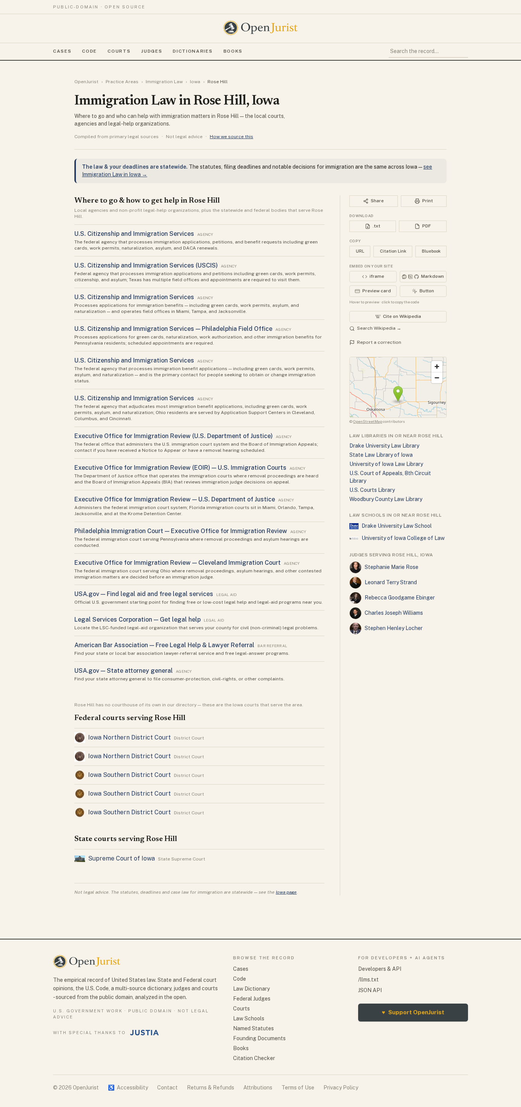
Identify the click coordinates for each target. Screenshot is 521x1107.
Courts (119, 51)
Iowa (195, 81)
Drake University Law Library (384, 446)
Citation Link (393, 251)
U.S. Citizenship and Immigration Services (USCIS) (146, 265)
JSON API (370, 990)
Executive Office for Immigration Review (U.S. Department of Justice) (173, 436)
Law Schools (248, 1018)
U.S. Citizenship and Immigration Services (134, 233)
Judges (151, 51)
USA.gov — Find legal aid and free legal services (143, 594)
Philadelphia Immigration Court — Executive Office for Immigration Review (180, 531)
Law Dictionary (251, 989)
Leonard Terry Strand (391, 582)
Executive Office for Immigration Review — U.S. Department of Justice (174, 499)
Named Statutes (253, 1028)
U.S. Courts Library (372, 490)
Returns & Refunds (210, 1087)
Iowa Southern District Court (129, 774)
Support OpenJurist (413, 1012)
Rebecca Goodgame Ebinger (400, 598)
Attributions (257, 1087)
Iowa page (286, 892)
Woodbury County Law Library (385, 499)
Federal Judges (251, 999)
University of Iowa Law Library (386, 464)
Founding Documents (259, 1038)
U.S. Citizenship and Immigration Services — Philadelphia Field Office (173, 328)
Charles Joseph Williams (394, 613)
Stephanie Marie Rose (391, 567)
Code (89, 51)
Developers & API (379, 969)
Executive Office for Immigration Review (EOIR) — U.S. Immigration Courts (180, 467)
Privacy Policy (340, 1087)
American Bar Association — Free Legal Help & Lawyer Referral (164, 645)
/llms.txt (368, 979)
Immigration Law (164, 81)
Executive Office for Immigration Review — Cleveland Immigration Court (177, 562)
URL (360, 251)
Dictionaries (192, 51)
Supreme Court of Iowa (121, 858)
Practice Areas (122, 81)
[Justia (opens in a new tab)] (144, 1033)
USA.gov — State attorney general (123, 670)
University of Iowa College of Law (403, 538)
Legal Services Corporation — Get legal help (137, 619)
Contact (167, 1087)
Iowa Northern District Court (129, 737)
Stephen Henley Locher (394, 628)
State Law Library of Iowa (381, 455)
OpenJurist (86, 81)
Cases (62, 51)
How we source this (231, 136)
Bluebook (431, 251)
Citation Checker (254, 1058)
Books (233, 51)
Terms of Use (297, 1087)
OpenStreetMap (367, 421)
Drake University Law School (397, 526)
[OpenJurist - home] (260, 27)
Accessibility (128, 1087)
